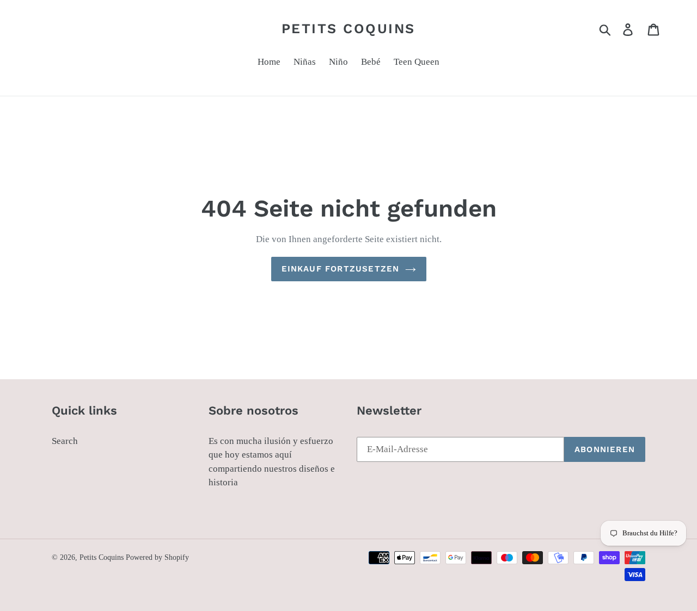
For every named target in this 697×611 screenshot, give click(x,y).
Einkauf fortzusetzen (341, 269)
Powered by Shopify (157, 557)
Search (65, 441)
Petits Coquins (348, 28)
